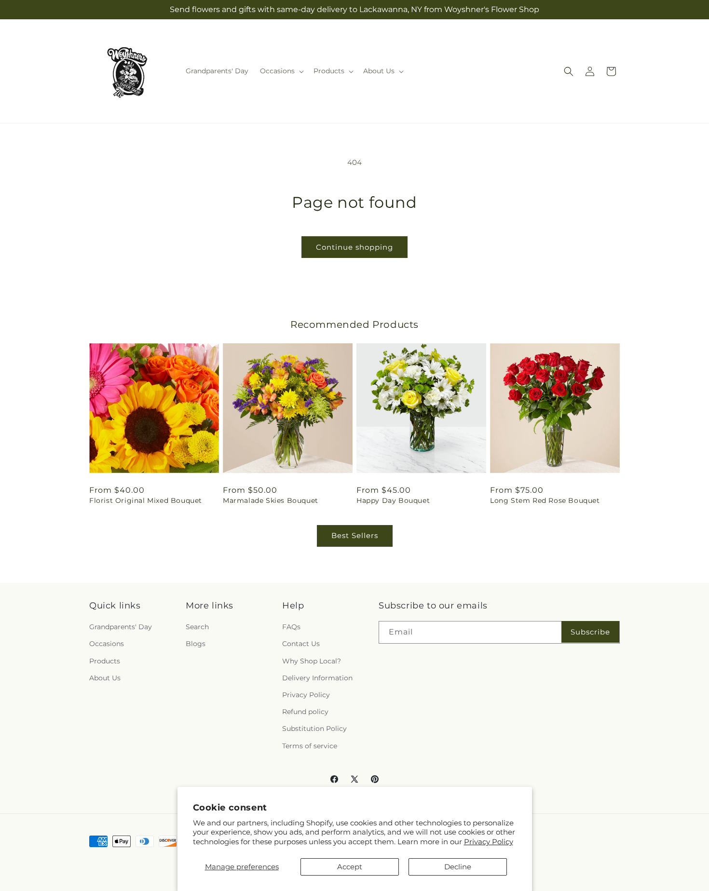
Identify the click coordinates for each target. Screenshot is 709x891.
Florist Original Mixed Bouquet (145, 500)
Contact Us (301, 643)
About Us (105, 678)
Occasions (106, 643)
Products (104, 661)
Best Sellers (354, 535)
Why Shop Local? (311, 661)
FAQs (291, 626)
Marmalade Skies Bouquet (270, 500)
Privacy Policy (488, 841)
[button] (281, 71)
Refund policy (305, 711)
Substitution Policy (314, 728)
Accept (349, 866)
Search (197, 626)
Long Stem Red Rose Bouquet (545, 500)
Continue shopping (354, 247)
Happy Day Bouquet (393, 500)
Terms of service (309, 746)
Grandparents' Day (120, 626)
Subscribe (590, 631)
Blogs (195, 643)
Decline (457, 866)
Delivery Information (317, 678)
